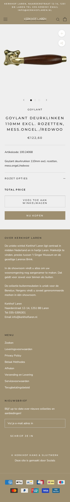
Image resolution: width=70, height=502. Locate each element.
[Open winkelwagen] (64, 19)
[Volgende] (46, 100)
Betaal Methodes (15, 362)
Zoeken (9, 343)
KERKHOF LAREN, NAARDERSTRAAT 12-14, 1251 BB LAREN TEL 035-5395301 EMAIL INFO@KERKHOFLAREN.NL (35, 7)
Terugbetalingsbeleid (17, 387)
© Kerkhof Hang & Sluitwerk (35, 455)
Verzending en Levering (19, 375)
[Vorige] (23, 100)
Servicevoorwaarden (17, 381)
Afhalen (9, 368)
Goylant (35, 109)
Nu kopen (34, 215)
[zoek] (58, 19)
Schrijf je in (21, 435)
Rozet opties (16, 178)
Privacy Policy (13, 355)
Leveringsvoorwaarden (18, 349)
